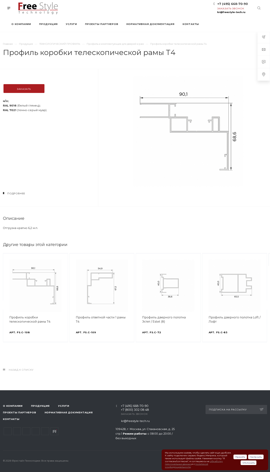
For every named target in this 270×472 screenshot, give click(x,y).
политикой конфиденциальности (186, 465)
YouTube (26, 431)
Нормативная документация (69, 412)
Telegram (17, 431)
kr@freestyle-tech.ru (231, 12)
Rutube (54, 431)
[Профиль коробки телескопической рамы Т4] (188, 131)
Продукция (40, 405)
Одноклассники (36, 431)
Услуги (63, 405)
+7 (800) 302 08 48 (135, 410)
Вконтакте (8, 431)
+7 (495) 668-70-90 (232, 4)
